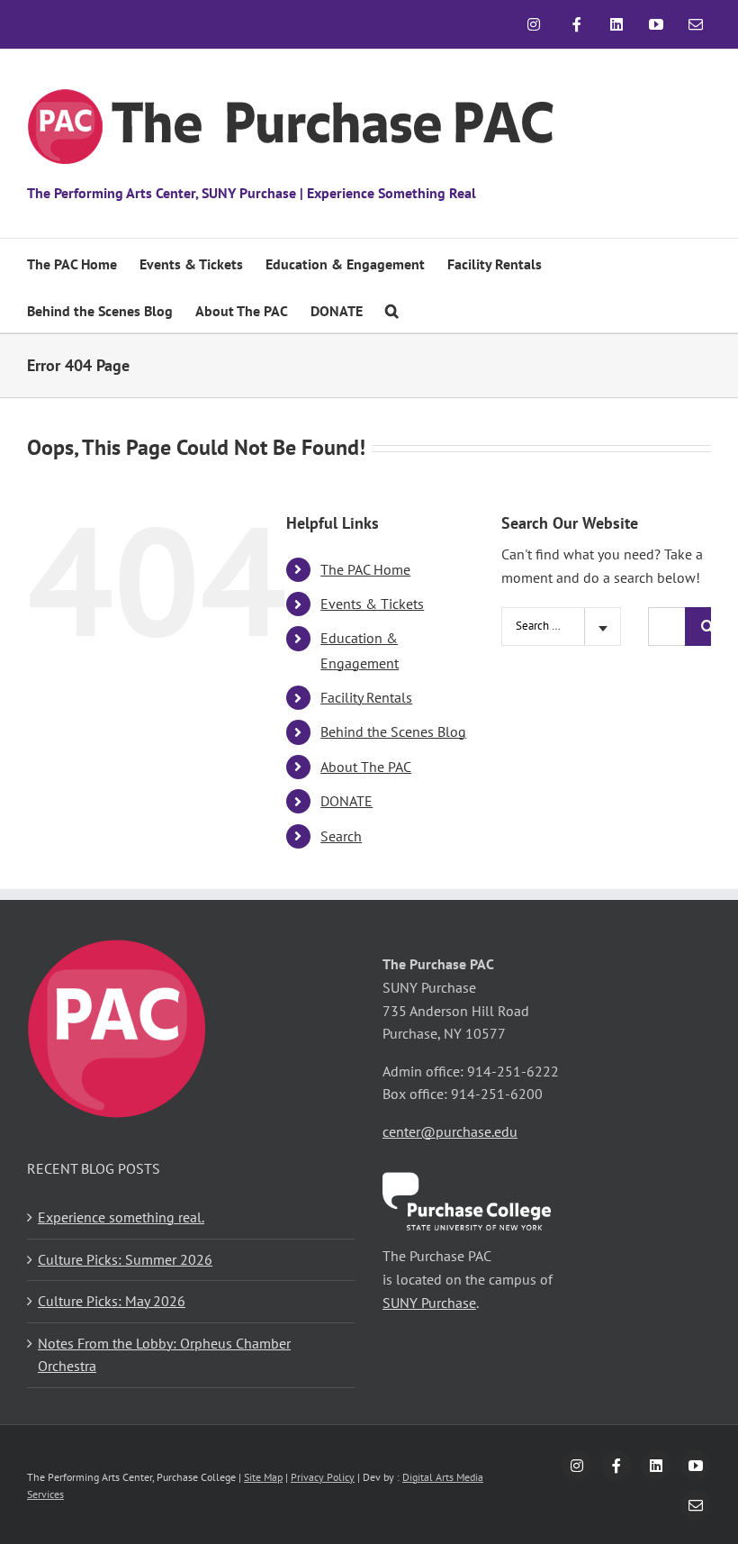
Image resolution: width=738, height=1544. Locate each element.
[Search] (392, 309)
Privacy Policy (323, 1477)
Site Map (263, 1477)
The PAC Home (365, 569)
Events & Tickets (372, 604)
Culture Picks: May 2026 (111, 1301)
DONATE (346, 801)
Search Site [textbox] (543, 625)
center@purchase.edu (450, 1131)
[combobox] (561, 626)
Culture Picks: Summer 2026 (125, 1259)
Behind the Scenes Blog (393, 731)
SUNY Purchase (429, 1303)
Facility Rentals (366, 697)
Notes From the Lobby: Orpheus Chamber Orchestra (164, 1355)
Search (341, 836)
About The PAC (365, 767)
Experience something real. (121, 1217)
